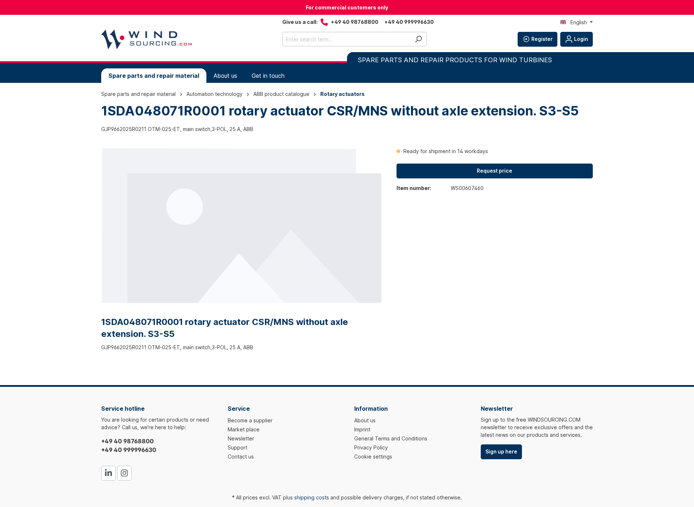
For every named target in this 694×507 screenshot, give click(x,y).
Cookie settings (373, 456)
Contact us (241, 456)
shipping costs (311, 497)
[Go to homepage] (146, 39)
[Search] (418, 39)
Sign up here (501, 451)
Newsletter (241, 438)
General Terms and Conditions (390, 438)
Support (237, 447)
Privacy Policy (371, 447)
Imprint (362, 429)
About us (365, 420)
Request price (494, 171)
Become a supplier (250, 420)
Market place (244, 429)
